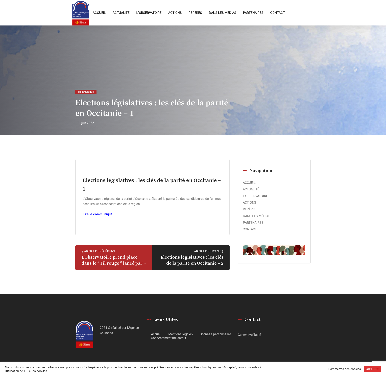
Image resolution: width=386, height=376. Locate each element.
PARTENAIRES (253, 13)
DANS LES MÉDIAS (222, 13)
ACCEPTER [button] (372, 369)
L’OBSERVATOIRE (148, 13)
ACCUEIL (99, 13)
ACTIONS (175, 13)
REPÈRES (195, 13)
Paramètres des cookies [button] (345, 369)
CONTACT (277, 13)
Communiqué (86, 91)
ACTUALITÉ (121, 13)
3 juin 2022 (86, 123)
